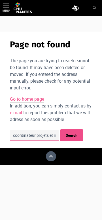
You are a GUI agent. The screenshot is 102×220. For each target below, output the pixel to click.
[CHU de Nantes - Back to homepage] (22, 8)
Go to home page (27, 99)
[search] (34, 135)
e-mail (16, 112)
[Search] (94, 8)
